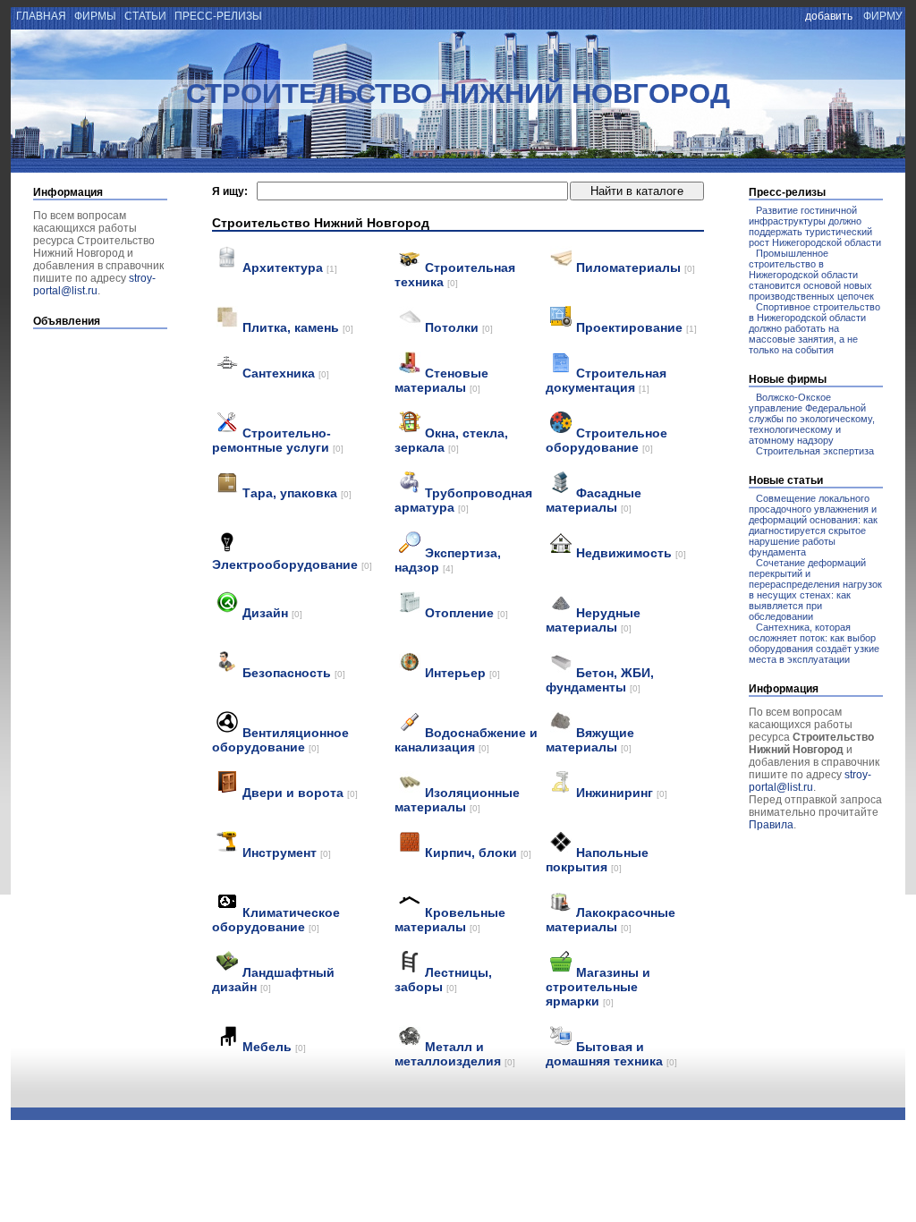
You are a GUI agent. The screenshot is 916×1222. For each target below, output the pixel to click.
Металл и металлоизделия (454, 1054)
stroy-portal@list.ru (94, 284)
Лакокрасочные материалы (610, 919)
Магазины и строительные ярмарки (598, 986)
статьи (145, 16)
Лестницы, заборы (443, 979)
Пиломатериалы (635, 267)
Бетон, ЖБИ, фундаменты (600, 680)
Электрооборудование (292, 564)
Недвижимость (631, 553)
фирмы (95, 16)
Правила (771, 825)
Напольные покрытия (597, 859)
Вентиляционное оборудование (280, 740)
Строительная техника (454, 274)
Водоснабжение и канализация (466, 740)
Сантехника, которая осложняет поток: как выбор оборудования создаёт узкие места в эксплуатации (814, 643)
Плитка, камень (297, 327)
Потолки (459, 327)
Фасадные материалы (593, 500)
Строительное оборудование (606, 440)
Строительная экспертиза (815, 451)
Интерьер (462, 673)
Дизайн (272, 613)
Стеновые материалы (441, 380)
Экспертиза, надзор (447, 560)
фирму (883, 16)
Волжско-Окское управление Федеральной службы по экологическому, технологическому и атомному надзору (812, 419)
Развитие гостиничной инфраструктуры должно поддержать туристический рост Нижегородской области (815, 226)
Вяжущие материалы (590, 740)
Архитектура (289, 267)
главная (40, 16)
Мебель (274, 1047)
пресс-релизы (218, 16)
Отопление (466, 613)
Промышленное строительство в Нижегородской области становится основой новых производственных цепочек (811, 274)
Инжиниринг (621, 792)
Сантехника (285, 373)
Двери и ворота (300, 792)
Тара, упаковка (297, 493)
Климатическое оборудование (276, 919)
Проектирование (636, 327)
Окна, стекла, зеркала (451, 440)
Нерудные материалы (593, 620)
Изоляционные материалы (457, 799)
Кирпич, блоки (478, 852)
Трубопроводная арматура (463, 500)
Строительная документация (606, 380)
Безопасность (293, 673)
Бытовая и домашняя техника (611, 1054)
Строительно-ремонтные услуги (278, 440)
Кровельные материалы (449, 919)
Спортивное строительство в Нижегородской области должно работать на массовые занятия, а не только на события (814, 328)
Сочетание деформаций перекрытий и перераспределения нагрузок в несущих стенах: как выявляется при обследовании (815, 589)
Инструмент (286, 852)
